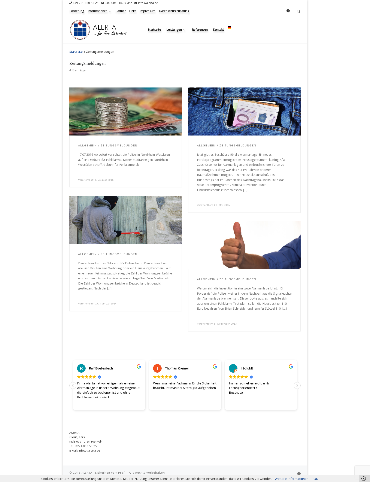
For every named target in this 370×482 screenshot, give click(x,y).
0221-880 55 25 (86, 446)
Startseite (76, 52)
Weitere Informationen (291, 478)
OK (315, 478)
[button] (297, 385)
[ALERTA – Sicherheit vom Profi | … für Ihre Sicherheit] (98, 28)
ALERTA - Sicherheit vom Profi (103, 472)
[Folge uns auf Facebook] (288, 10)
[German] (229, 27)
